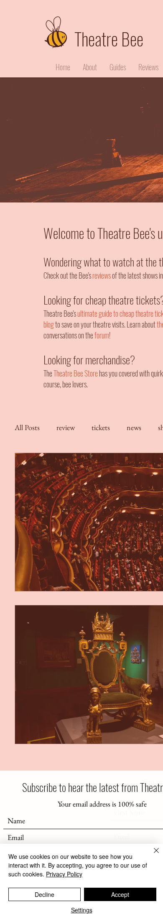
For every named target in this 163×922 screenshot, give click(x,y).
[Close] (151, 855)
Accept (120, 894)
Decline (44, 894)
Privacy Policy (64, 874)
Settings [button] (81, 910)
